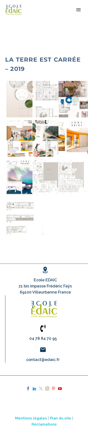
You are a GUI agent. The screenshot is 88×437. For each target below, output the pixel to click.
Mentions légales (31, 418)
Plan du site (60, 418)
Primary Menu (78, 9)
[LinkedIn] (34, 388)
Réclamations (44, 424)
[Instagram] (47, 388)
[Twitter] (41, 388)
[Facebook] (28, 388)
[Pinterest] (53, 388)
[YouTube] (60, 388)
